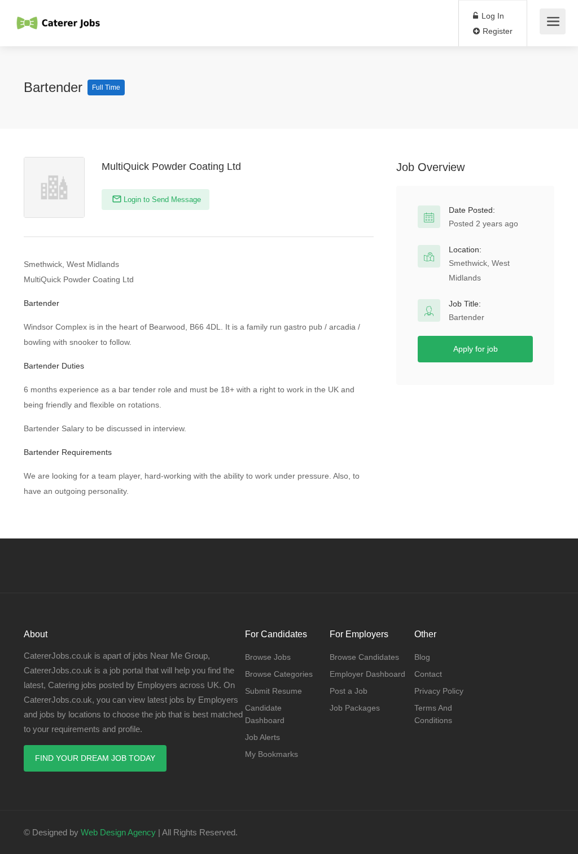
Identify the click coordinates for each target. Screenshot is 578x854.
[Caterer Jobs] (58, 17)
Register (496, 31)
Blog (422, 657)
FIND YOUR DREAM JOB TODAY (95, 758)
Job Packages (355, 707)
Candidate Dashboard (264, 714)
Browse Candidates (364, 657)
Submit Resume (273, 690)
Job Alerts (262, 737)
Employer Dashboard (367, 673)
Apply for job (475, 348)
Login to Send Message (161, 199)
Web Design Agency (118, 832)
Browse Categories (279, 673)
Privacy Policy (438, 690)
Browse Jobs (268, 657)
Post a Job (348, 690)
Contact (428, 673)
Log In (491, 15)
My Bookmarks (271, 754)
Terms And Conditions (433, 714)
